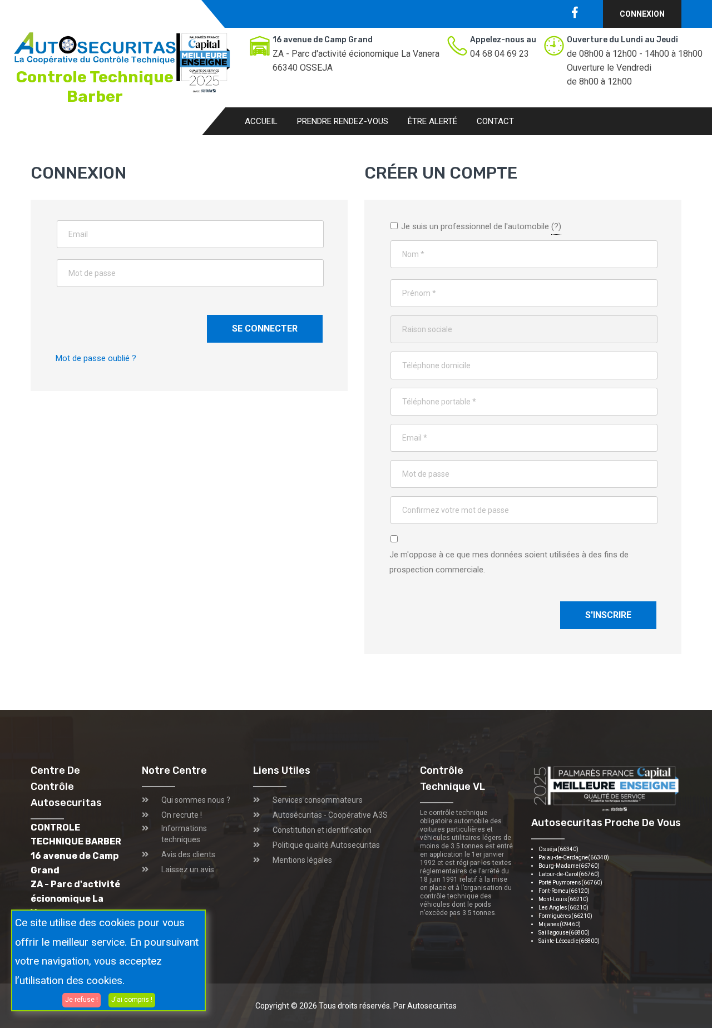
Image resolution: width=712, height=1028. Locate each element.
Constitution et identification (322, 830)
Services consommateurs (318, 799)
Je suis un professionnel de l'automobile (480, 225)
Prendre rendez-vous (342, 121)
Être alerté (432, 121)
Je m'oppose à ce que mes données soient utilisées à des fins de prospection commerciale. (509, 562)
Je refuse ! (81, 1000)
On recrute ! (181, 814)
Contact (495, 121)
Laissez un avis (187, 869)
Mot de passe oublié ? (96, 358)
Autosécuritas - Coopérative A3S (330, 814)
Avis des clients (188, 854)
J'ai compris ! (131, 1000)
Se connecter (265, 328)
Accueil (261, 121)
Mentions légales (302, 860)
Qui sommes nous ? (195, 799)
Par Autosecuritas (425, 1005)
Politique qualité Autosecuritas (326, 845)
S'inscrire (608, 615)
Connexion (642, 13)
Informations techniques (184, 834)
